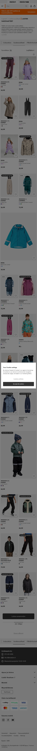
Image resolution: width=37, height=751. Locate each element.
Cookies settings (18, 378)
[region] (18, 375)
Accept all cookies (18, 384)
